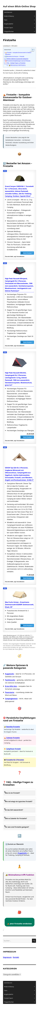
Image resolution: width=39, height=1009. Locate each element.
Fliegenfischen (9, 31)
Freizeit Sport (8, 27)
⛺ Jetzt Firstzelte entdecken (19, 923)
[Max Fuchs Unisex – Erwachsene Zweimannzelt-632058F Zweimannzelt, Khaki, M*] (19, 595)
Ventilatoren (8, 12)
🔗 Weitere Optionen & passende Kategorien (16, 58)
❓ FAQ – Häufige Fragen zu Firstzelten (15, 63)
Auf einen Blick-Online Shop (19, 6)
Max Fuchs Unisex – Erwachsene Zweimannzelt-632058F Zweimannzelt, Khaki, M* (19, 604)
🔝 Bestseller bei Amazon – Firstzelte (14, 56)
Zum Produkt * (28, 253)
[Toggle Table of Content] (32, 49)
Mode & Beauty (9, 16)
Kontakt (16, 957)
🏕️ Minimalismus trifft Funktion (17, 65)
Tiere (5, 20)
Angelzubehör (8, 24)
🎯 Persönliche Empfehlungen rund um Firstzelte (17, 61)
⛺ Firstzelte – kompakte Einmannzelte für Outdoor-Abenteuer (18, 53)
